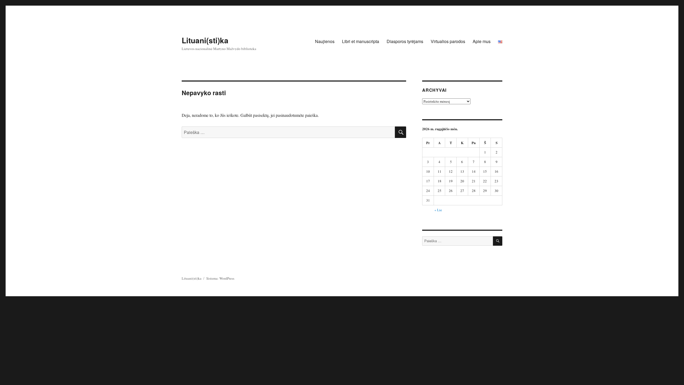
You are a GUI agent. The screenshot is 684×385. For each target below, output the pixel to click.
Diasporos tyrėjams (405, 41)
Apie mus (482, 41)
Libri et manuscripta (360, 41)
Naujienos (325, 41)
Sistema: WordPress (220, 278)
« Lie (438, 209)
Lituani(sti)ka (205, 40)
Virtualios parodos (448, 41)
